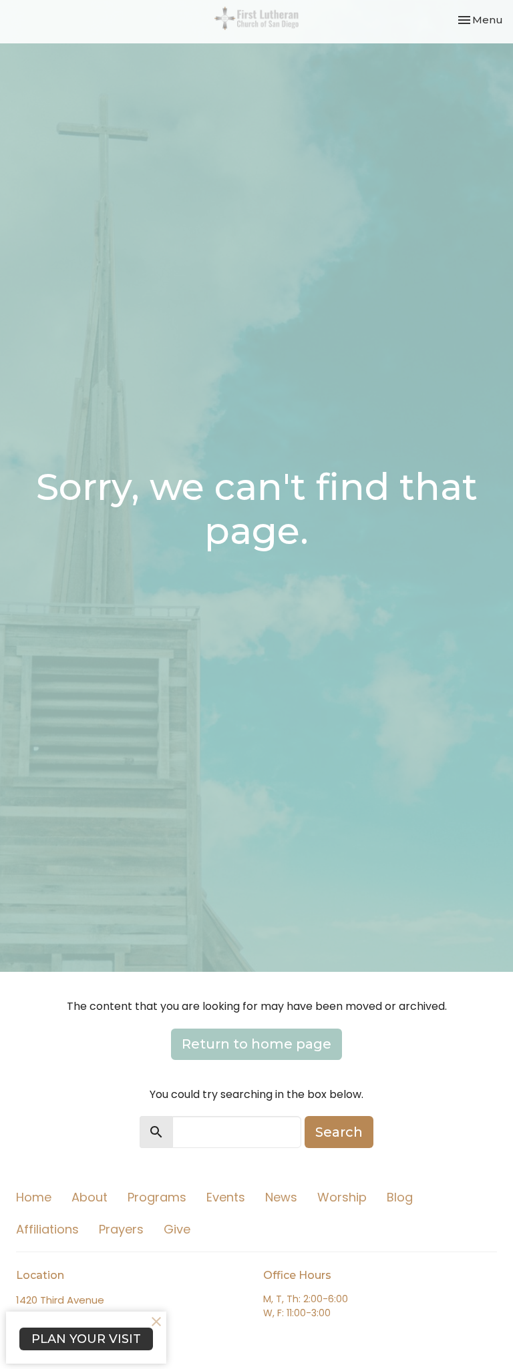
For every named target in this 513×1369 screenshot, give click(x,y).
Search (339, 1132)
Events (225, 1197)
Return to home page (256, 1044)
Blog (400, 1197)
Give (177, 1229)
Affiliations (47, 1229)
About (89, 1197)
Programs (157, 1197)
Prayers (121, 1229)
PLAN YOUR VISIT (86, 1339)
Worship (342, 1197)
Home (33, 1197)
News (281, 1197)
